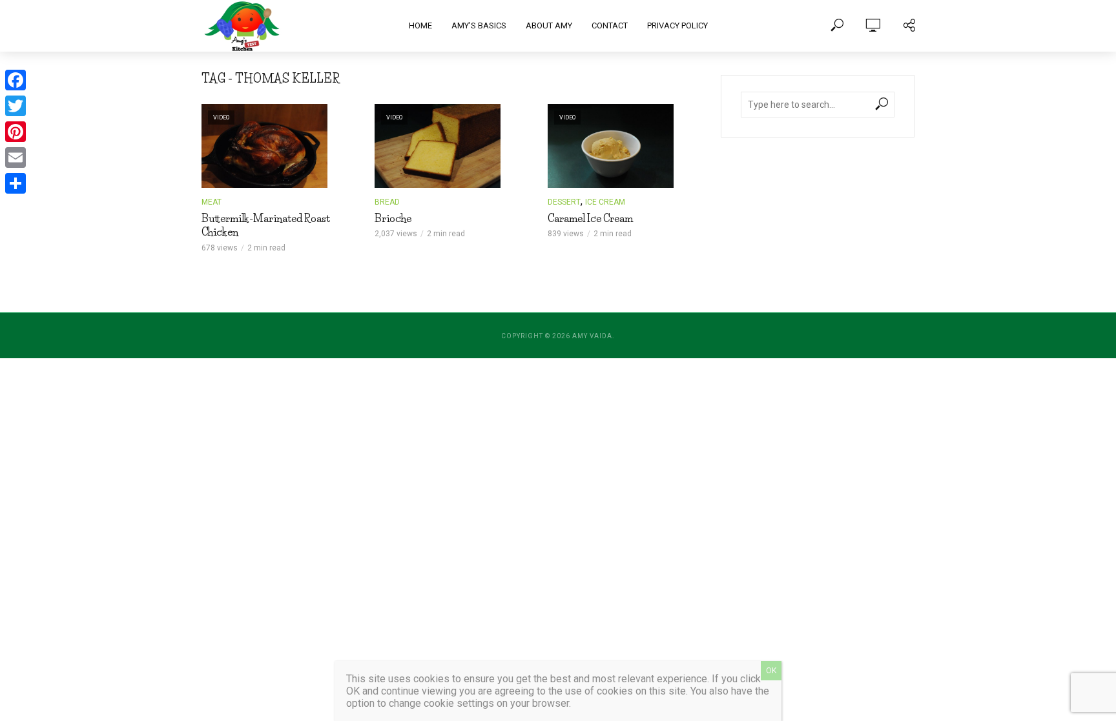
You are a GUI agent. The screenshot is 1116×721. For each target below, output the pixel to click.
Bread (387, 202)
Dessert (564, 202)
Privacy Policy (677, 25)
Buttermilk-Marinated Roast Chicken (266, 225)
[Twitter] (15, 106)
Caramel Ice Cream (590, 218)
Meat (212, 202)
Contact (610, 25)
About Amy (549, 25)
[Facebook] (15, 80)
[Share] (15, 183)
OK (771, 670)
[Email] (15, 157)
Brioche (393, 218)
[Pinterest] (15, 132)
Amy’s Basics (478, 25)
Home (420, 25)
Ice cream (605, 202)
